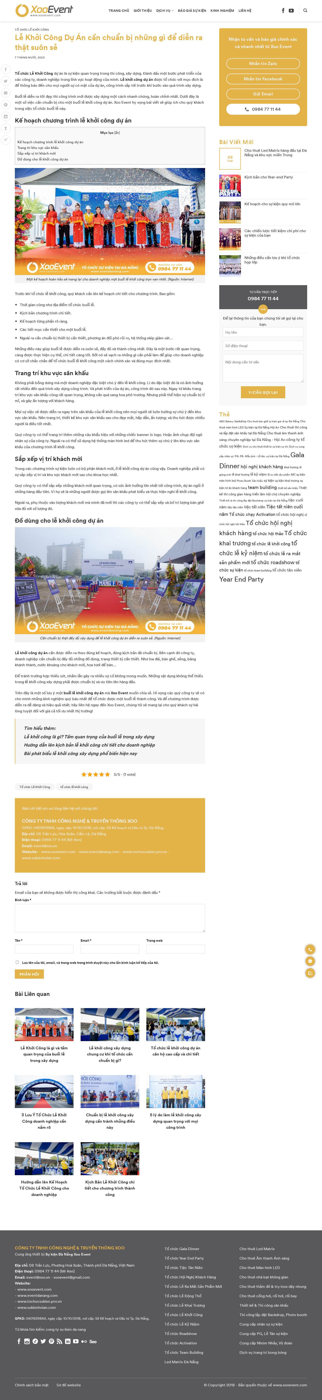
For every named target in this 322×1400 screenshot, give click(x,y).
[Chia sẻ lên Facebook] (6, 69)
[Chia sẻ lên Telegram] (6, 140)
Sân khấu (257, 481)
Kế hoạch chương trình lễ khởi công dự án (50, 142)
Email (86, 940)
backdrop (240, 421)
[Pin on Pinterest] (6, 104)
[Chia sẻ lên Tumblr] (6, 128)
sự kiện (269, 480)
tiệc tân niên (235, 507)
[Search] (305, 10)
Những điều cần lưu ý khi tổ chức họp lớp (272, 259)
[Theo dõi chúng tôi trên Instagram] (27, 1341)
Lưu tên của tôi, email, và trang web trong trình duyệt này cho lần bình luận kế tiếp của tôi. (90, 962)
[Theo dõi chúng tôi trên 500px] (93, 1341)
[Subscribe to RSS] (59, 1341)
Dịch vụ (163, 10)
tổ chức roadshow (273, 562)
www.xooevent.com (58, 851)
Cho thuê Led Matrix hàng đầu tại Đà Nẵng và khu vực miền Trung (275, 152)
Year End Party (241, 578)
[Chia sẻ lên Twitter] (6, 81)
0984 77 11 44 (54, 839)
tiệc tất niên (254, 506)
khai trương (291, 467)
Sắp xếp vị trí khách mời (36, 153)
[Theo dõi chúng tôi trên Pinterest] (51, 1341)
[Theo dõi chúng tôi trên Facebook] (283, 10)
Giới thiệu (143, 10)
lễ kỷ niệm (258, 474)
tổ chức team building (258, 570)
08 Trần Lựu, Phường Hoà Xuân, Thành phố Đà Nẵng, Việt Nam (82, 1265)
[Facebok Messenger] (310, 961)
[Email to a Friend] (6, 93)
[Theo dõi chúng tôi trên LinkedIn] (67, 1341)
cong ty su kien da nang (66, 1329)
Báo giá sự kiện (192, 10)
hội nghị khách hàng (262, 466)
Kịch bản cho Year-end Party (268, 177)
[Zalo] (310, 973)
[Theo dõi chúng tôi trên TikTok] (35, 1341)
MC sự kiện (298, 474)
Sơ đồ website (69, 1385)
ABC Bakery (226, 421)
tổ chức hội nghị (290, 514)
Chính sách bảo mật (32, 1385)
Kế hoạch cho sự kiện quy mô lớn (272, 203)
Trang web (154, 940)
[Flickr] (84, 1341)
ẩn (117, 132)
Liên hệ (245, 10)
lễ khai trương (240, 474)
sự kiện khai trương (287, 480)
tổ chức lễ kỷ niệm (258, 548)
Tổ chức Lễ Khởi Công (32, 30)
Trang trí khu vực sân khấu (37, 147)
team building (262, 487)
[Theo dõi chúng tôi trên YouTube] (291, 10)
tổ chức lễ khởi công (74, 786)
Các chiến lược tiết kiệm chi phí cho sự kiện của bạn (275, 232)
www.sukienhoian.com (41, 858)
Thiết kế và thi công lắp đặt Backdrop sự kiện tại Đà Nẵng (253, 500)
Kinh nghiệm (222, 10)
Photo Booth (244, 481)
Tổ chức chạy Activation (252, 514)
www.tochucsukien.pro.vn (145, 851)
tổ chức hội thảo (268, 533)
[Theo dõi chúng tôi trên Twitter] (43, 1341)
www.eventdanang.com (99, 851)
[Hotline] (310, 949)
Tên (19, 940)
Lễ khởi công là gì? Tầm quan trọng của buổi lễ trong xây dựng (89, 736)
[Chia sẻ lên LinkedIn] (6, 116)
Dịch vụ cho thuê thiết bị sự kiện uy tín (265, 446)
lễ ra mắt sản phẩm (279, 474)
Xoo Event (119, 693)
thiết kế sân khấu (288, 488)
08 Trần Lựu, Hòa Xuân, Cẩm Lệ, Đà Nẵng (71, 834)
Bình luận (23, 899)
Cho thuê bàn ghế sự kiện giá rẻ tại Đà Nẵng (273, 421)
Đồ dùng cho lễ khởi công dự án (42, 159)
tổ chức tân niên (287, 570)
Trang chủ (119, 10)
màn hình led (227, 480)
